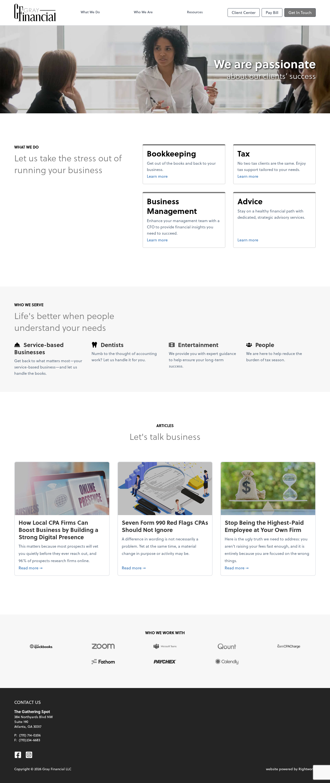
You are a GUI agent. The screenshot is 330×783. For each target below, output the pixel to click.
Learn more (175, 176)
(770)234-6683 (29, 739)
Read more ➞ (62, 568)
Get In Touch (300, 12)
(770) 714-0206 (30, 735)
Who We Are (143, 11)
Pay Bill (272, 12)
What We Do (90, 11)
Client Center (244, 12)
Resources (195, 11)
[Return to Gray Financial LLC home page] (35, 12)
